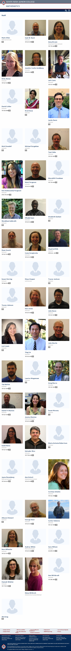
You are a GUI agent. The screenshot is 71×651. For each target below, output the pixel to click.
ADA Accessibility (21, 629)
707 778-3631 (51, 182)
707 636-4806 (5, 110)
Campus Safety (6, 629)
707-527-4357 (51, 387)
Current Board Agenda (63, 629)
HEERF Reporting (48, 631)
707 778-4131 (28, 455)
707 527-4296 (28, 312)
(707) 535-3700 (59, 639)
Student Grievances (35, 632)
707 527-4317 (51, 156)
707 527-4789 (28, 481)
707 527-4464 (51, 84)
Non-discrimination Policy (21, 632)
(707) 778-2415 (18, 639)
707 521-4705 (51, 495)
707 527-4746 (28, 72)
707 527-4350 (5, 449)
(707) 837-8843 (31, 640)
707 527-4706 (5, 414)
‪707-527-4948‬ (51, 524)
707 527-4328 (28, 222)
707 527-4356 (28, 421)
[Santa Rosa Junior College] (18, 1)
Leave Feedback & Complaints (34, 630)
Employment (47, 629)
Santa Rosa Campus (6, 635)
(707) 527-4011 (4, 639)
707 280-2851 (51, 579)
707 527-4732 (28, 186)
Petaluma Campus (19, 635)
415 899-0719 (51, 551)
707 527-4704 (5, 254)
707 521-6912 (28, 356)
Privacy (59, 631)
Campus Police (6, 631)
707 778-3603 (51, 46)
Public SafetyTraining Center (33, 636)
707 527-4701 (28, 257)
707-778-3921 (5, 586)
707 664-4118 (5, 283)
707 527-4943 (5, 388)
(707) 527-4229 (45, 639)
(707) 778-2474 (5, 194)
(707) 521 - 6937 (52, 253)
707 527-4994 (28, 42)
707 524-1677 (5, 481)
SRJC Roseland (46, 635)
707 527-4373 (51, 315)
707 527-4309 (5, 83)
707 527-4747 (5, 553)
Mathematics (13, 6)
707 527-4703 (28, 523)
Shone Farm (59, 635)
